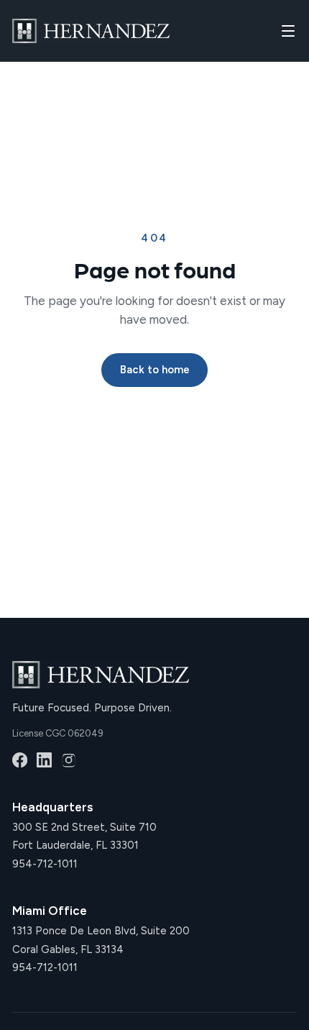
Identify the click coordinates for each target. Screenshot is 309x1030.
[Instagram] (68, 759)
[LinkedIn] (44, 759)
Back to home (155, 369)
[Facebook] (19, 759)
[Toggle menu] (288, 31)
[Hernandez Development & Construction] (91, 31)
